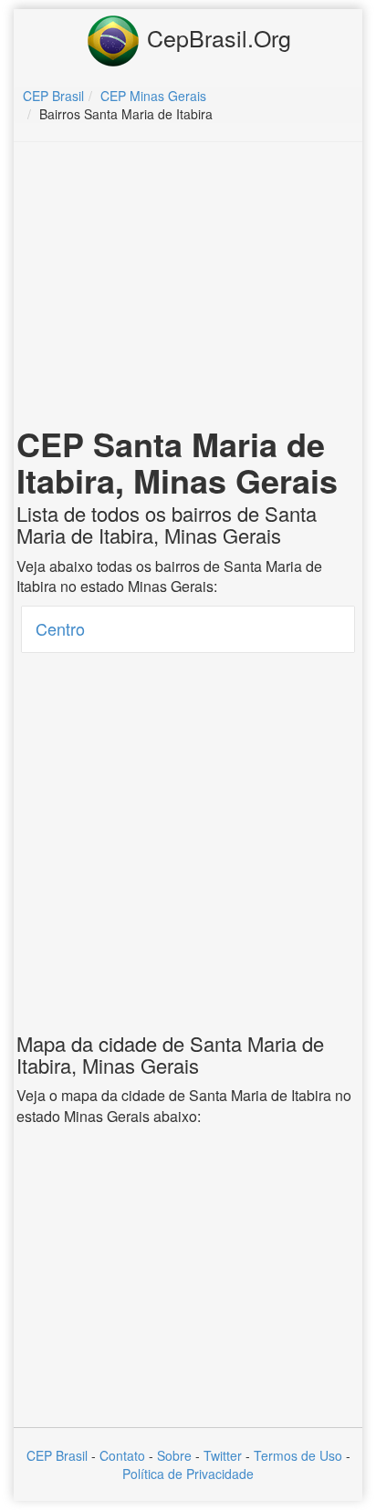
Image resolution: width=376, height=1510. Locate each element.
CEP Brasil (57, 1455)
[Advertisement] (188, 287)
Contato (122, 1455)
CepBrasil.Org (216, 37)
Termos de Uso (298, 1455)
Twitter (223, 1455)
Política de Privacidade (188, 1473)
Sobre (174, 1455)
